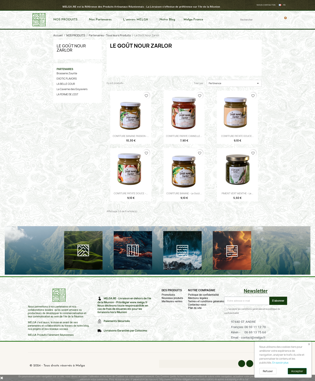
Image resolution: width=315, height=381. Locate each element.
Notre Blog (167, 19)
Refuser (268, 371)
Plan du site (195, 308)
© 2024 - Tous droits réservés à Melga (57, 365)
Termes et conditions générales (206, 301)
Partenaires (65, 69)
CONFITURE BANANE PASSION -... (131, 136)
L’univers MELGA (135, 19)
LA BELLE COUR (66, 84)
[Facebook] (241, 363)
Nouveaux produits (172, 298)
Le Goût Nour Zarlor (71, 48)
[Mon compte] (278, 19)
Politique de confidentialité (203, 294)
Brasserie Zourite (67, 73)
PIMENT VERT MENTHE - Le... (237, 193)
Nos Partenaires (100, 19)
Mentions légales (198, 298)
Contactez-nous (197, 304)
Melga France (193, 19)
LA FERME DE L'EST (67, 94)
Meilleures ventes (172, 301)
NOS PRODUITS (65, 19)
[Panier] (284, 20)
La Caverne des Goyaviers (72, 89)
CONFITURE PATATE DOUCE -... (131, 193)
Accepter (297, 371)
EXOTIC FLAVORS (67, 78)
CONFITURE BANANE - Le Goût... (184, 193)
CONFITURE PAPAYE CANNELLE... (184, 136)
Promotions (168, 294)
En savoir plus (280, 362)
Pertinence (234, 83)
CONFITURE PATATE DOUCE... (237, 136)
